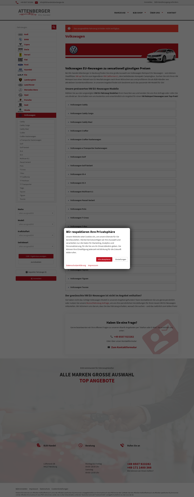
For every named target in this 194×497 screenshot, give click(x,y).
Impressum (93, 265)
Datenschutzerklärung (76, 265)
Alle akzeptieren (104, 259)
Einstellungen (120, 259)
